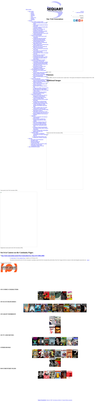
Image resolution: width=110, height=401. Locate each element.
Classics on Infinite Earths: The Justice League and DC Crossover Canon (40, 108)
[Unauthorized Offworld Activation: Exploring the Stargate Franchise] (32, 311)
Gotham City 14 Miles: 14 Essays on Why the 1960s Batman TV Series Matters (41, 88)
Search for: (81, 15)
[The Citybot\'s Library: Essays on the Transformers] (26, 311)
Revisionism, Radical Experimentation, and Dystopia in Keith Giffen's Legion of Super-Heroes (40, 128)
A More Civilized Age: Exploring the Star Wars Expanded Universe (40, 45)
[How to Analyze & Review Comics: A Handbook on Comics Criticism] (35, 357)
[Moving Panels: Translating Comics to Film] (58, 345)
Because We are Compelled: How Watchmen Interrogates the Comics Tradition (39, 119)
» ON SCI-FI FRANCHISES (36, 35)
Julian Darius (13, 258)
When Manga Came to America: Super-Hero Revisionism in (41, 112)
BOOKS (30, 20)
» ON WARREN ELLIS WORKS (37, 69)
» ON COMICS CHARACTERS (37, 21)
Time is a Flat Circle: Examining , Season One (40, 84)
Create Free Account (80, 12)
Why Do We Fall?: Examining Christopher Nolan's (41, 80)
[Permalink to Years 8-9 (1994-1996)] (14, 255)
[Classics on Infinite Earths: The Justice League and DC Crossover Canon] (63, 357)
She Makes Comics (34, 140)
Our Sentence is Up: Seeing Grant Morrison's (39, 67)
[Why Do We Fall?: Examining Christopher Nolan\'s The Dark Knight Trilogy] (41, 345)
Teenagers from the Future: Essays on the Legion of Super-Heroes (40, 34)
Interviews (33, 15)
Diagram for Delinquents (35, 141)
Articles (32, 12)
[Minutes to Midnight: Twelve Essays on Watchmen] (58, 366)
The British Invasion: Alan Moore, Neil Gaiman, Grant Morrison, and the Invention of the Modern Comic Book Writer (40, 105)
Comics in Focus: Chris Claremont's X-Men (39, 143)
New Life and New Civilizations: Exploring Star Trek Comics (39, 55)
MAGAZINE (31, 11)
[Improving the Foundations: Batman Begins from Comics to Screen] (75, 345)
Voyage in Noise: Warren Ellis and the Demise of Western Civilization (40, 73)
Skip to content (28, 9)
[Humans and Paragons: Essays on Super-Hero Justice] (46, 357)
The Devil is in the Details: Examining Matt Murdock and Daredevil (40, 32)
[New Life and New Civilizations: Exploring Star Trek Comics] (66, 311)
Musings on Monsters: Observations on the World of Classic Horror (41, 82)
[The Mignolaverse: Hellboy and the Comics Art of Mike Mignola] (41, 357)
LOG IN (82, 11)
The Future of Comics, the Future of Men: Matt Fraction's (40, 110)
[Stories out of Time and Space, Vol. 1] (35, 345)
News (32, 16)
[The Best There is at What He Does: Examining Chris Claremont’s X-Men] (52, 357)
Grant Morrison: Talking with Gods (37, 145)
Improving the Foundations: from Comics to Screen (39, 93)
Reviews (32, 13)
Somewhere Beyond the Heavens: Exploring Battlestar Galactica (39, 41)
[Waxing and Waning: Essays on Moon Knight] (41, 299)
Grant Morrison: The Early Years (39, 68)
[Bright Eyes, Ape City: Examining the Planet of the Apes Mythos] (78, 311)
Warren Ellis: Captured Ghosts (36, 144)
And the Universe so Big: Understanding (40, 131)
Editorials (32, 14)
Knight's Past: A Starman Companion (40, 137)
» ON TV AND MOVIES (36, 78)
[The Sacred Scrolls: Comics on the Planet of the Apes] (72, 311)
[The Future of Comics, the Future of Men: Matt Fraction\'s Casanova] (69, 357)
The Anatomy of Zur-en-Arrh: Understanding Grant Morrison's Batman (40, 62)
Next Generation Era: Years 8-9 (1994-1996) (31, 255)
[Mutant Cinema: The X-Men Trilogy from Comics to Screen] (69, 345)
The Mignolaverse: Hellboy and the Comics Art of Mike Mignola (39, 98)
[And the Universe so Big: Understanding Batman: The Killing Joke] (52, 366)
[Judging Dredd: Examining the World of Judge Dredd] (46, 299)
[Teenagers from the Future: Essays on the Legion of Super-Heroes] (69, 299)
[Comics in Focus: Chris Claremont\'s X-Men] (63, 378)
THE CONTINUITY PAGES (34, 146)
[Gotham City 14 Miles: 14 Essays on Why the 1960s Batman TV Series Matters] (63, 345)
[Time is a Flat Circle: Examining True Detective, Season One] (52, 345)
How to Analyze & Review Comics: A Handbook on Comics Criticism (40, 96)
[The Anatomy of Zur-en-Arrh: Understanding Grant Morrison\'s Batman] (58, 333)
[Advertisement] (9, 281)
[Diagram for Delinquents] (52, 378)
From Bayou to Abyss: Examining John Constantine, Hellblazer (40, 27)
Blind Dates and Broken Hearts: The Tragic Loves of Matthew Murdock (39, 122)
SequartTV (33, 19)
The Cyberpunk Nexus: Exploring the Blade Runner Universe (40, 43)
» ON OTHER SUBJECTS (36, 94)
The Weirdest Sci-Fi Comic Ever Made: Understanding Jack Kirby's (40, 57)
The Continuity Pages (21, 258)
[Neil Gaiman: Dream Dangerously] (41, 378)
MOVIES (30, 138)
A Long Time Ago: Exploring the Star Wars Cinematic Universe (40, 51)
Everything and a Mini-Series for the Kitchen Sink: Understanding (40, 125)
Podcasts (32, 18)
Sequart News (33, 17)
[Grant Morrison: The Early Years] (52, 324)
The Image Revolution (35, 142)
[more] (88, 260)
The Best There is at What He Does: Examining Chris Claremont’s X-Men (40, 102)
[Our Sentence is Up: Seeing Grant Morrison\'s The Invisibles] (58, 324)
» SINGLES (33, 115)
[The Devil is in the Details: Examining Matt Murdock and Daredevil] (63, 299)
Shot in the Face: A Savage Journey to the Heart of (40, 75)
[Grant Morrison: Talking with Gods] (69, 378)
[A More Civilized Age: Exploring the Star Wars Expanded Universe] (61, 311)
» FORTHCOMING (34, 132)
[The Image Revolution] (58, 378)
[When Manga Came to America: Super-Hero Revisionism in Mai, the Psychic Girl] (75, 357)
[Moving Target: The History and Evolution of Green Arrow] (58, 299)
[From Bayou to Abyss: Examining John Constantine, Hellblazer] (52, 299)
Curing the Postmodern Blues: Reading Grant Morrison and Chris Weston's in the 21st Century (40, 64)
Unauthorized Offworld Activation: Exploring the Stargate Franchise (39, 39)
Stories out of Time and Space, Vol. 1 (40, 136)
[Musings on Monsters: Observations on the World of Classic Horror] (46, 345)
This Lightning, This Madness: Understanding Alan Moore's (41, 134)
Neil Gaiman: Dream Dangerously (37, 139)
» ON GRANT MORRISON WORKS (38, 59)
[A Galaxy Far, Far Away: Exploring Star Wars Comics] (55, 311)
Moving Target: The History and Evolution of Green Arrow (39, 29)
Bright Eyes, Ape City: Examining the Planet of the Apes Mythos (40, 47)
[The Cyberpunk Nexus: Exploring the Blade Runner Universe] (43, 311)
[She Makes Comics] (46, 378)
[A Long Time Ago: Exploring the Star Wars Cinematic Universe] (49, 311)
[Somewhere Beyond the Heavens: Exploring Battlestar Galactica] (38, 311)
